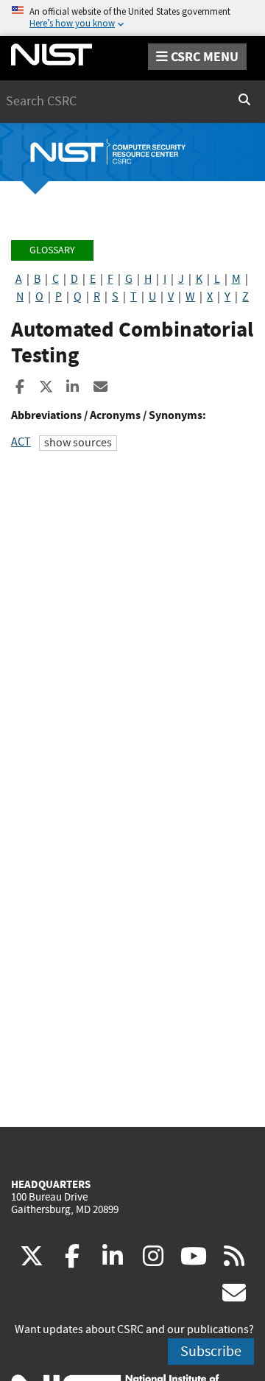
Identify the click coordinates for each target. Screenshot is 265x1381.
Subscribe (210, 1351)
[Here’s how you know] (132, 18)
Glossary (52, 250)
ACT (21, 442)
